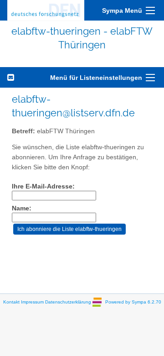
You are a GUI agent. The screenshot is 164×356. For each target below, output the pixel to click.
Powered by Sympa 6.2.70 (133, 301)
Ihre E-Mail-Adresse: (43, 186)
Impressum (32, 301)
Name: (21, 208)
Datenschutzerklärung (68, 301)
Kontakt (11, 301)
